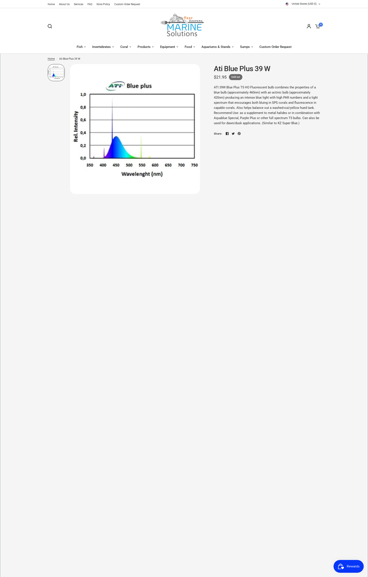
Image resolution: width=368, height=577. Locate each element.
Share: (218, 133)
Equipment (167, 47)
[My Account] (309, 26)
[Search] (51, 26)
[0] (316, 26)
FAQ (90, 4)
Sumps (245, 47)
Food (188, 47)
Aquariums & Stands (215, 47)
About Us (64, 4)
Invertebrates (101, 47)
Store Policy (103, 4)
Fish (80, 47)
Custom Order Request (127, 4)
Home (51, 4)
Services (78, 4)
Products (144, 47)
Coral (124, 47)
